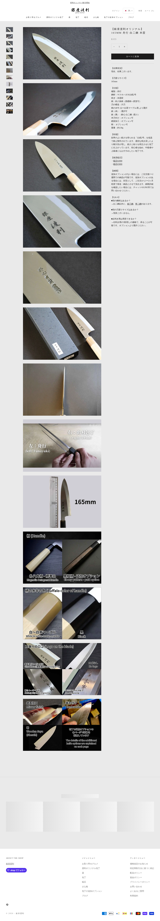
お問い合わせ (136, 887)
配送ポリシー (136, 873)
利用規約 (134, 896)
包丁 (78, 17)
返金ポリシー (136, 877)
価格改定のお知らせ (139, 864)
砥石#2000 (117, 161)
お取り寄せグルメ (33, 17)
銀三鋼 (130, 204)
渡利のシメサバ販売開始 (80, 3)
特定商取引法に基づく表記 (142, 868)
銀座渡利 (10, 864)
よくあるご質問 (137, 891)
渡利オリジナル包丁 (55, 17)
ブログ (131, 17)
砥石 (86, 17)
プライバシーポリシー (140, 882)
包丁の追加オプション (113, 17)
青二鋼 (138, 204)
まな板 (96, 17)
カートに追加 (132, 56)
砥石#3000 (117, 164)
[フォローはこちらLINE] (7, 904)
